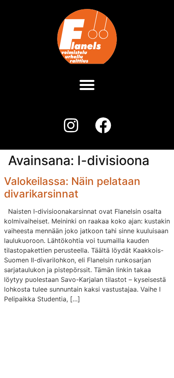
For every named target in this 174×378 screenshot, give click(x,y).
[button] (87, 85)
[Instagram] (71, 125)
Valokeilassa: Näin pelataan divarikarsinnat (72, 187)
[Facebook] (103, 125)
